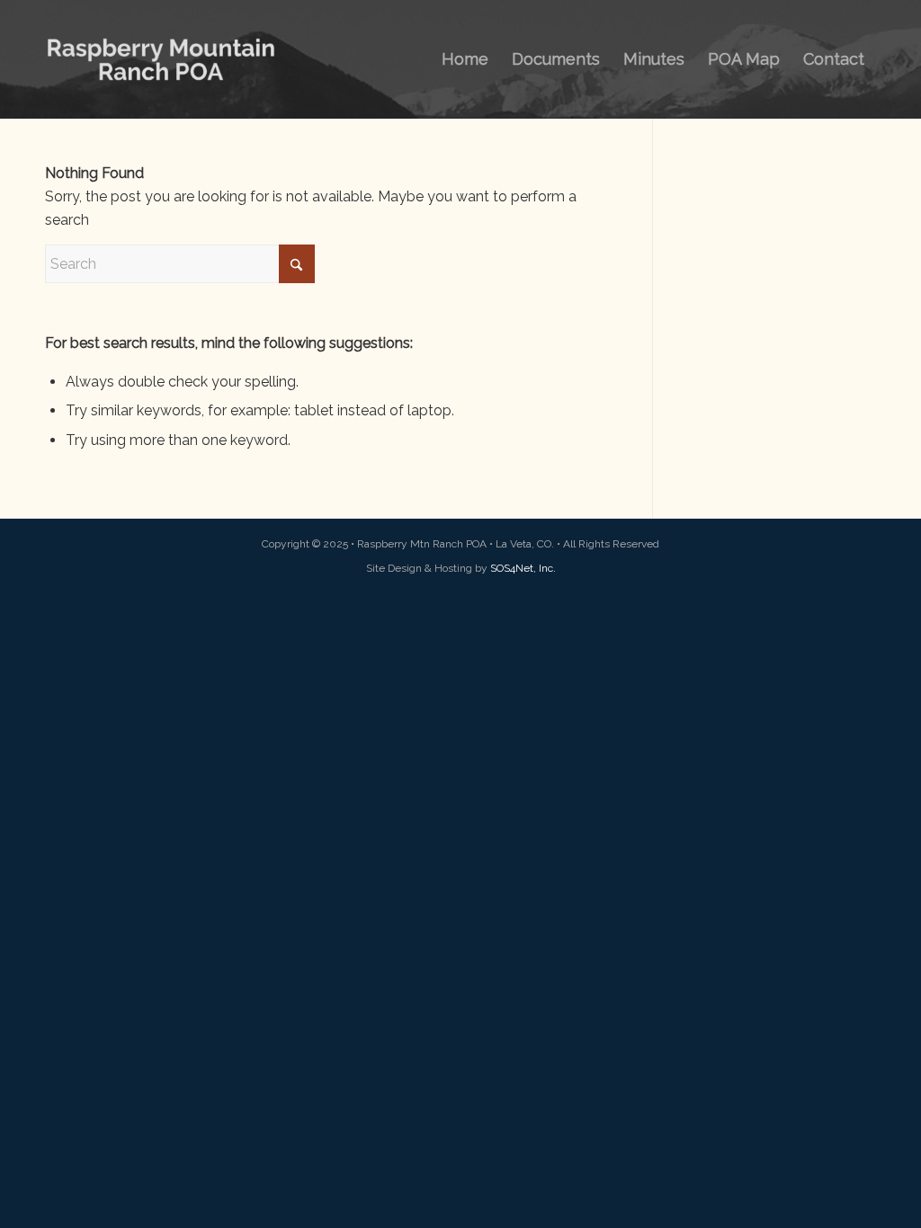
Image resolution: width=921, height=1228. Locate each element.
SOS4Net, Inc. (523, 568)
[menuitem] (465, 59)
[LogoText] (160, 59)
